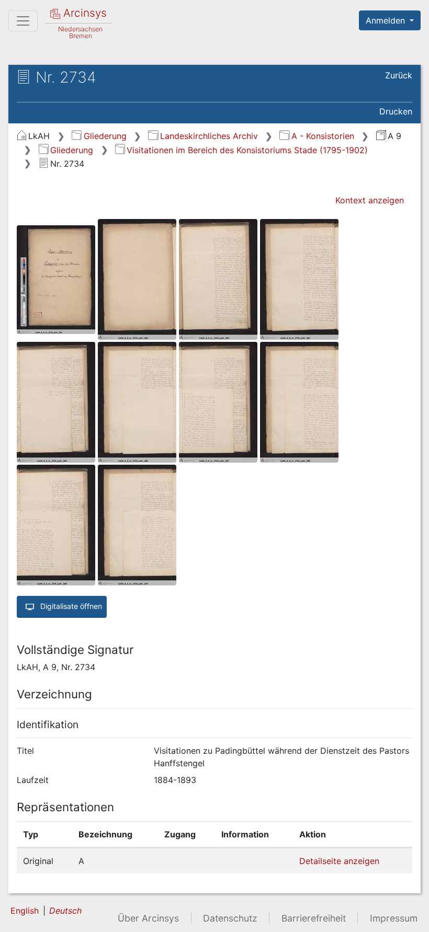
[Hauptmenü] (23, 20)
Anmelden (387, 20)
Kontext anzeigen (369, 200)
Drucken (395, 111)
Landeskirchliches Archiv (208, 136)
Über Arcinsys (148, 918)
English (24, 910)
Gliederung (105, 136)
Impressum (393, 918)
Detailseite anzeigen (339, 861)
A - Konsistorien (322, 136)
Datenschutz (230, 918)
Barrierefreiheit (313, 918)
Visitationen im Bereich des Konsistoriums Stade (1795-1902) (247, 150)
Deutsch (65, 910)
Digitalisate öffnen (70, 606)
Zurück (398, 75)
